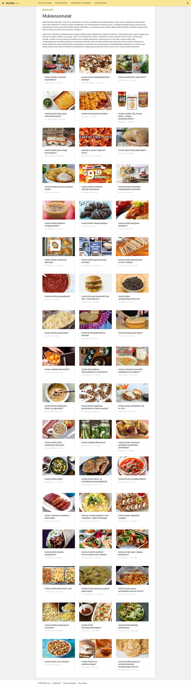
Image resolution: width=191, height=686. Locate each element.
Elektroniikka (61, 3)
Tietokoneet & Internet (81, 3)
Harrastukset (101, 3)
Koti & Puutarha (45, 3)
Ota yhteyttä (82, 683)
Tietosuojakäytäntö (69, 683)
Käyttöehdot (57, 683)
